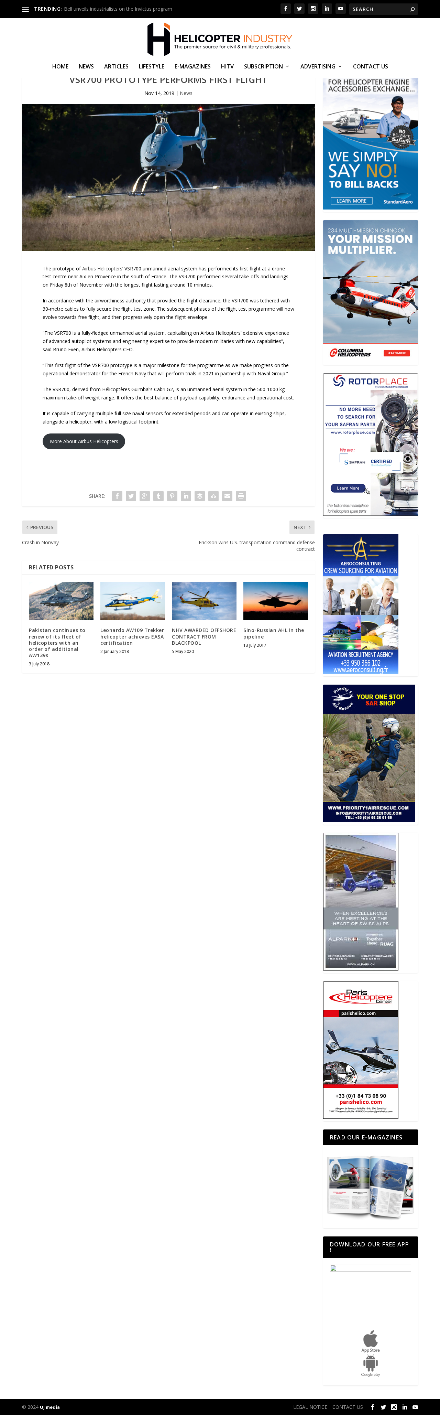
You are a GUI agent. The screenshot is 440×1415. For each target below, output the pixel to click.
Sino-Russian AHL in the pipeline (273, 633)
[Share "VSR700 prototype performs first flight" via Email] (227, 496)
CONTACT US (370, 67)
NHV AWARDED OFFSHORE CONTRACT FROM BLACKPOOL (204, 636)
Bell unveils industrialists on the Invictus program (118, 9)
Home (60, 67)
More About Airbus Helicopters (84, 441)
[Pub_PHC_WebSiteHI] (360, 1117)
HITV (227, 67)
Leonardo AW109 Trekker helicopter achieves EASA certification (132, 636)
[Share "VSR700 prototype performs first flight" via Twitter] (131, 496)
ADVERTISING (318, 67)
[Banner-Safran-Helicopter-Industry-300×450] (370, 514)
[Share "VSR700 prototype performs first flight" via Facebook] (117, 496)
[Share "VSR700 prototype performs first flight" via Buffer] (200, 496)
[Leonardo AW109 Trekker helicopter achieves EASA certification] (132, 601)
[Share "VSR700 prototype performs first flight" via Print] (241, 496)
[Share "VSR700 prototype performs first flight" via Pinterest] (172, 496)
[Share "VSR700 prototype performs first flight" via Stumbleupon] (213, 496)
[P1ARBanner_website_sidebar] (369, 820)
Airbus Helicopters (102, 268)
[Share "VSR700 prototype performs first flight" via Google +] (145, 496)
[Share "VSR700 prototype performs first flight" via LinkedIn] (186, 496)
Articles (116, 67)
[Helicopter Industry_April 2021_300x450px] (370, 360)
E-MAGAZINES (193, 67)
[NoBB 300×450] (370, 207)
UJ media (50, 1407)
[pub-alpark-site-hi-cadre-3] (360, 968)
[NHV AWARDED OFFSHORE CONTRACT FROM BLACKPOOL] (204, 601)
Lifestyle (151, 67)
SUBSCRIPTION (263, 67)
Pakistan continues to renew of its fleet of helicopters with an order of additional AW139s (57, 642)
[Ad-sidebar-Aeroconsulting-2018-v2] (360, 672)
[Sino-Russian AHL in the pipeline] (275, 601)
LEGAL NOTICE (310, 1407)
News (86, 67)
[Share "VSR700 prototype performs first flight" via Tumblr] (158, 496)
